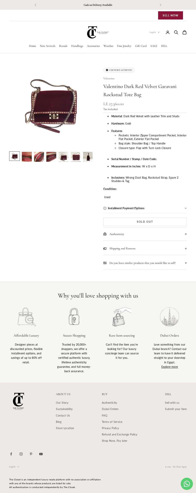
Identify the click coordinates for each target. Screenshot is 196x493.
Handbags (77, 46)
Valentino (108, 78)
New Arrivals (47, 46)
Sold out (145, 221)
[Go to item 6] (75, 156)
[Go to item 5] (63, 156)
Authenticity (109, 402)
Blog (58, 421)
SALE (153, 46)
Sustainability (64, 409)
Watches (108, 46)
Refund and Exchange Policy (119, 434)
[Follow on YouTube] (41, 454)
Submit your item (176, 409)
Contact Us (63, 415)
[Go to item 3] (39, 156)
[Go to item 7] (88, 156)
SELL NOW (170, 15)
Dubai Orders (110, 409)
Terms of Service (112, 421)
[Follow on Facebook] (11, 454)
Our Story (62, 402)
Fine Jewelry (124, 46)
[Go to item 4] (51, 156)
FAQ (104, 415)
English (153, 32)
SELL (164, 46)
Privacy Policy (110, 428)
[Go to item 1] (14, 156)
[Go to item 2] (26, 156)
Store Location (65, 428)
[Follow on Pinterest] (31, 454)
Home (32, 46)
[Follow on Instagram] (21, 454)
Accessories (93, 46)
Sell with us (172, 402)
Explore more (169, 366)
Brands (63, 46)
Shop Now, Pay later (114, 440)
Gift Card (141, 46)
